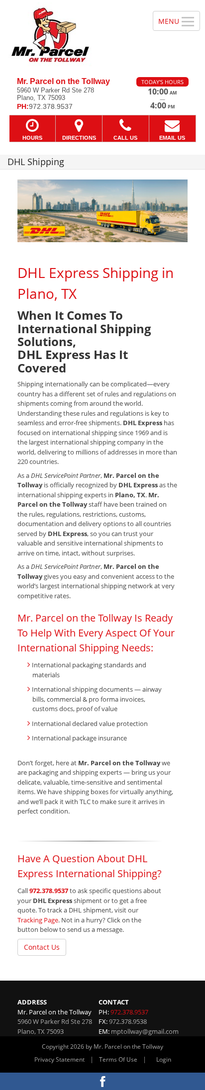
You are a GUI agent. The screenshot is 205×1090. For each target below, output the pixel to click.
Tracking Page (37, 919)
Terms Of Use (118, 1059)
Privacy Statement (59, 1059)
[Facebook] (102, 1081)
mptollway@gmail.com (145, 1031)
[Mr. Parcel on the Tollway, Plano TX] (71, 34)
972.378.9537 (48, 890)
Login (163, 1059)
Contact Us (42, 947)
